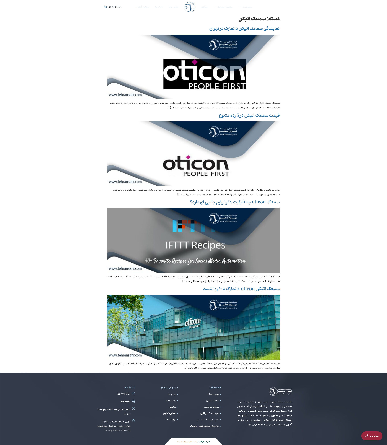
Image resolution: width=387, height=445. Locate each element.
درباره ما (159, 7)
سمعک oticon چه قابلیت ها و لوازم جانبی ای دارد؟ (235, 202)
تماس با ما (174, 7)
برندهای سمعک (225, 7)
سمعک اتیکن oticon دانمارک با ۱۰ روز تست (241, 289)
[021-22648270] (133, 393)
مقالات (204, 7)
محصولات (247, 7)
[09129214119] (133, 401)
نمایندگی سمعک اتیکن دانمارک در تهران (244, 28)
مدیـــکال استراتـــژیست (187, 442)
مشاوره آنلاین (142, 7)
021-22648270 (123, 394)
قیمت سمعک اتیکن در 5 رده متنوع (249, 115)
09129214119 (125, 401)
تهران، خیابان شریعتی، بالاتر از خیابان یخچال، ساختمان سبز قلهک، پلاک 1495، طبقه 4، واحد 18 (113, 426)
